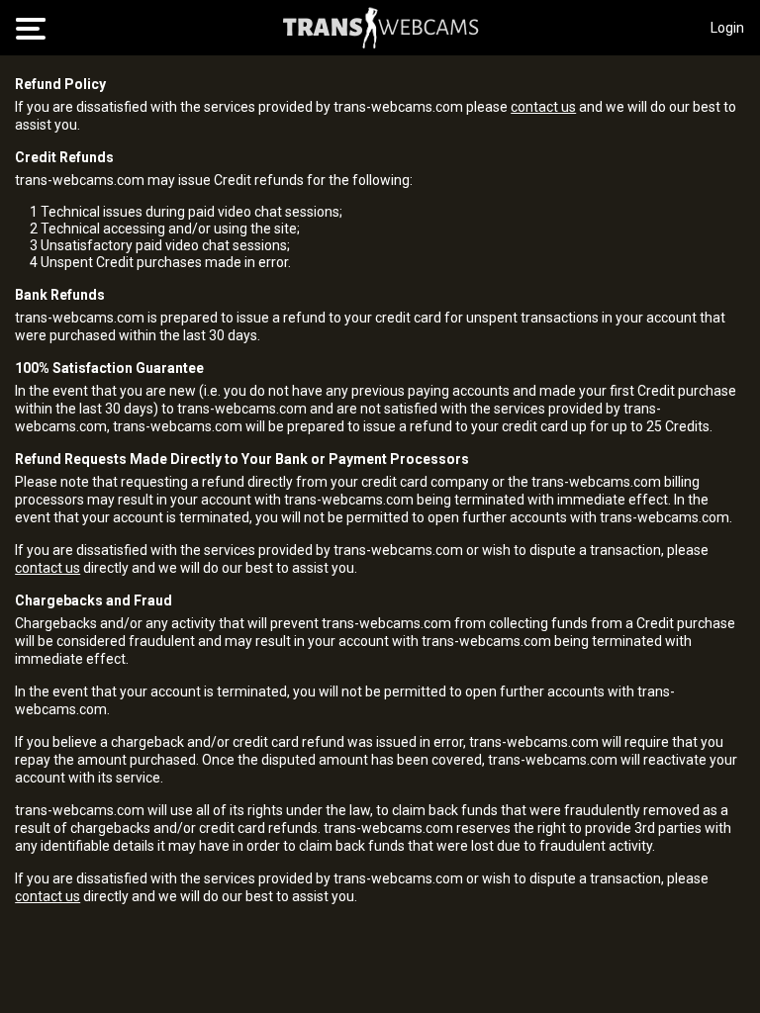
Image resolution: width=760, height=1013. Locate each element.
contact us (543, 107)
